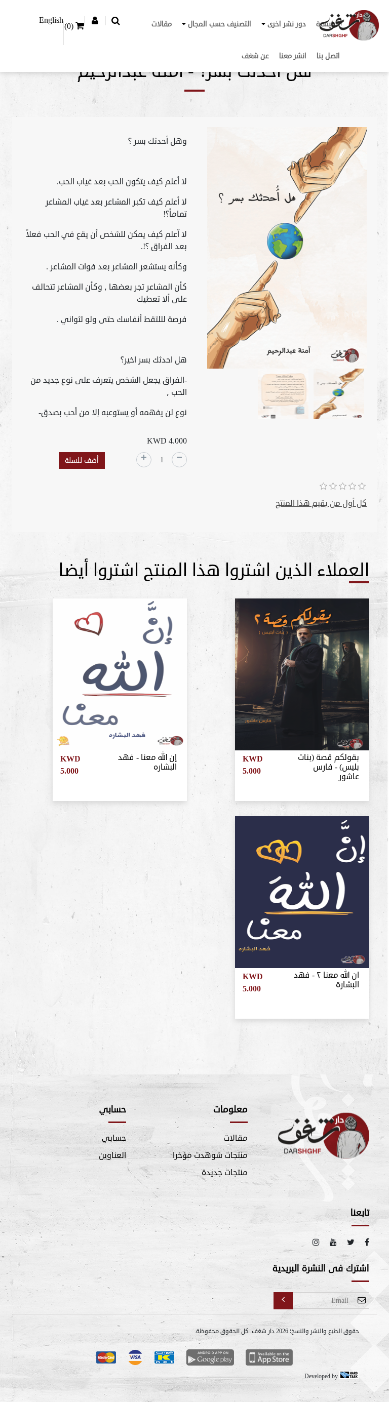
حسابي (114, 1138)
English (51, 20)
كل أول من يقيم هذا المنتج (321, 503)
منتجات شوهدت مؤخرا (210, 1155)
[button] (283, 24)
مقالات (161, 24)
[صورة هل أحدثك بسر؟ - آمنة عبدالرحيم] (287, 249)
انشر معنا (292, 56)
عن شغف (255, 56)
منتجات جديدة (225, 1172)
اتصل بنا (328, 56)
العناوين (112, 1155)
